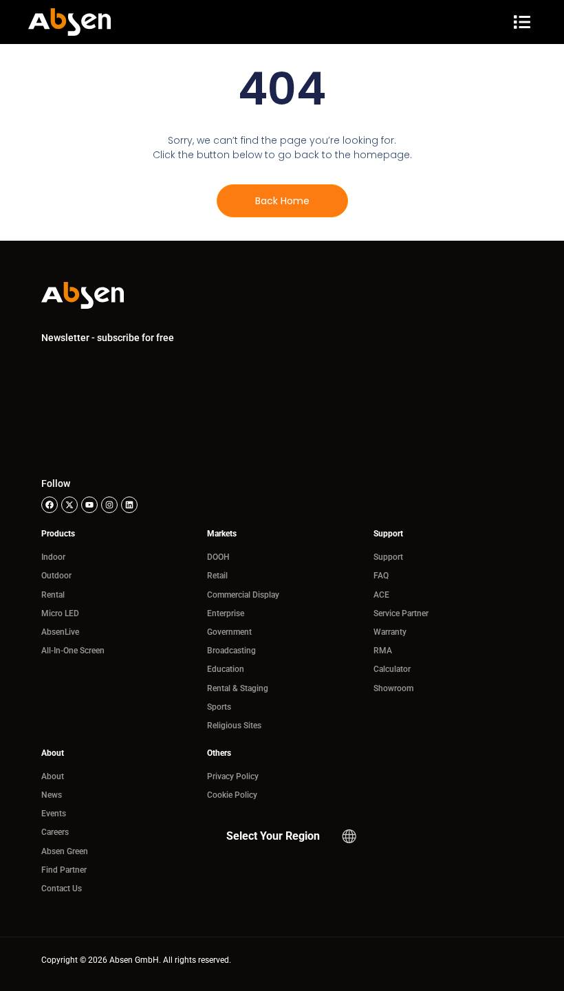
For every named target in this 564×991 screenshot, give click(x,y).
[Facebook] (49, 505)
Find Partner (64, 870)
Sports (219, 707)
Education (225, 669)
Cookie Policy (232, 795)
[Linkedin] (129, 505)
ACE (381, 595)
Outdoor (56, 575)
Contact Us (61, 888)
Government (229, 632)
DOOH (218, 557)
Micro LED (60, 613)
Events (53, 813)
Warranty (389, 632)
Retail (217, 575)
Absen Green (64, 851)
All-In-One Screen (73, 650)
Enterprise (225, 613)
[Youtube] (89, 505)
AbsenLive (60, 632)
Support (388, 557)
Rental (53, 595)
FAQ (381, 575)
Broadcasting (231, 650)
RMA (382, 650)
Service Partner (401, 613)
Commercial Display (243, 595)
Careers (55, 832)
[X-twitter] (69, 505)
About (52, 776)
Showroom (393, 688)
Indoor (53, 557)
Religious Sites (234, 725)
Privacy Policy (233, 776)
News (51, 795)
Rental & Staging (237, 688)
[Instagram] (109, 505)
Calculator (392, 669)
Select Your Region (273, 835)
